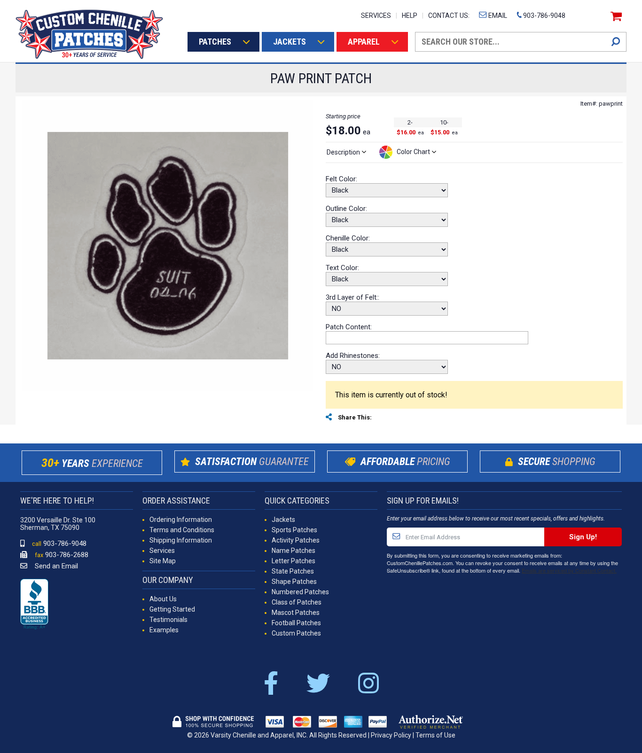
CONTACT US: (449, 15)
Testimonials (168, 619)
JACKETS (289, 42)
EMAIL (497, 15)
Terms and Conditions (181, 530)
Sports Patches (294, 530)
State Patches (293, 571)
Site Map (162, 561)
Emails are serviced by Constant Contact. (569, 570)
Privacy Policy (391, 735)
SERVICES (376, 15)
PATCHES (215, 42)
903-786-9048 (543, 15)
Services (162, 550)
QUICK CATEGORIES (297, 500)
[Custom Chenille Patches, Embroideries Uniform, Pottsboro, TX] (34, 604)
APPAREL (364, 42)
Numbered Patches (300, 592)
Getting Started (172, 609)
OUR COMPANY (167, 580)
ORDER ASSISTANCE (176, 500)
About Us (163, 599)
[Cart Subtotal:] (615, 16)
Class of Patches (296, 602)
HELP (409, 15)
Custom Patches (296, 633)
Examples (164, 630)
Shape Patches (294, 581)
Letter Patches (293, 561)
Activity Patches (296, 540)
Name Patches (293, 550)
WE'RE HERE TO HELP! (57, 500)
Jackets (283, 519)
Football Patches (296, 623)
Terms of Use (435, 735)
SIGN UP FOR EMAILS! (423, 500)
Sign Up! (583, 537)
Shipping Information (180, 540)
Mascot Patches (296, 612)
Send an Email (55, 566)
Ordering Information (180, 519)
